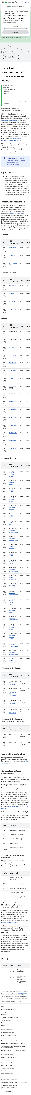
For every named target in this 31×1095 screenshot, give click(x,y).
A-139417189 (12, 301)
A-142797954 (13, 448)
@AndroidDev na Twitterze (8, 1035)
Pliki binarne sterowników (8, 1023)
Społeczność (14, 1079)
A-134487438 (12, 386)
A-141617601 (12, 402)
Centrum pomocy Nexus (8, 1063)
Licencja (17, 1082)
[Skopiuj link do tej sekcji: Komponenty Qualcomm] (22, 668)
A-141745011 (12, 425)
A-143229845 (13, 441)
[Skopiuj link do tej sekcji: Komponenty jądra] (17, 458)
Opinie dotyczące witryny (9, 1085)
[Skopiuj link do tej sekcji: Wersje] (10, 959)
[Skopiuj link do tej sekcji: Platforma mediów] (18, 273)
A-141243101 (12, 248)
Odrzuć (15, 27)
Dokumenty (9, 64)
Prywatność (24, 1082)
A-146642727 (13, 378)
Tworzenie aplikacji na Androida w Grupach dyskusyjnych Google (13, 1046)
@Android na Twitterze (7, 1032)
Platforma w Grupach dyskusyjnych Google (13, 1043)
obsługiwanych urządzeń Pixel (10, 120)
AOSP (2, 64)
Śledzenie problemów (7, 1073)
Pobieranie (4, 1014)
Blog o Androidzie (6, 1038)
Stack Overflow (5, 1071)
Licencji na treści (22, 993)
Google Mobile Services (7, 1068)
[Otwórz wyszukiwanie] (16, 2)
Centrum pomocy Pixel (7, 1060)
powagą (19, 213)
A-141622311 (12, 293)
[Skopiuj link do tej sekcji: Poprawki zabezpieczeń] (26, 202)
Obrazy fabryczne (6, 1020)
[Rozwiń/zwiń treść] (12, 86)
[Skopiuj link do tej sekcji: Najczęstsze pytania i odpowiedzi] (15, 774)
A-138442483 (13, 355)
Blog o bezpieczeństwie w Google (10, 1041)
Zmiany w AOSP (20, 38)
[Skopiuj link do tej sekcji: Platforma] (11, 235)
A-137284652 (12, 286)
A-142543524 (13, 433)
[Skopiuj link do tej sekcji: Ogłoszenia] (14, 173)
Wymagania (4, 1012)
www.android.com (6, 1065)
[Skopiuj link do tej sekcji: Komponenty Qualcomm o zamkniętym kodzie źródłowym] (27, 722)
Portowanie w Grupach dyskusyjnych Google (13, 1050)
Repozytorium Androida (7, 1009)
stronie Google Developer (9, 923)
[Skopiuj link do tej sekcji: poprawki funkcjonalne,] (26, 754)
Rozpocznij (15, 32)
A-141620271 (12, 417)
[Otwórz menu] (2, 2)
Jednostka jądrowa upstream (12, 474)
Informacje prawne (7, 1082)
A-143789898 (12, 370)
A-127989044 (13, 263)
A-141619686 (12, 409)
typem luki (13, 213)
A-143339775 (12, 255)
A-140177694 (13, 309)
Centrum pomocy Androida (8, 1057)
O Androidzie (5, 1079)
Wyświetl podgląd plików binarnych (10, 1017)
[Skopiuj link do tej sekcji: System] (9, 319)
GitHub (3, 1025)
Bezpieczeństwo (19, 64)
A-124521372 (12, 347)
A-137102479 (12, 363)
